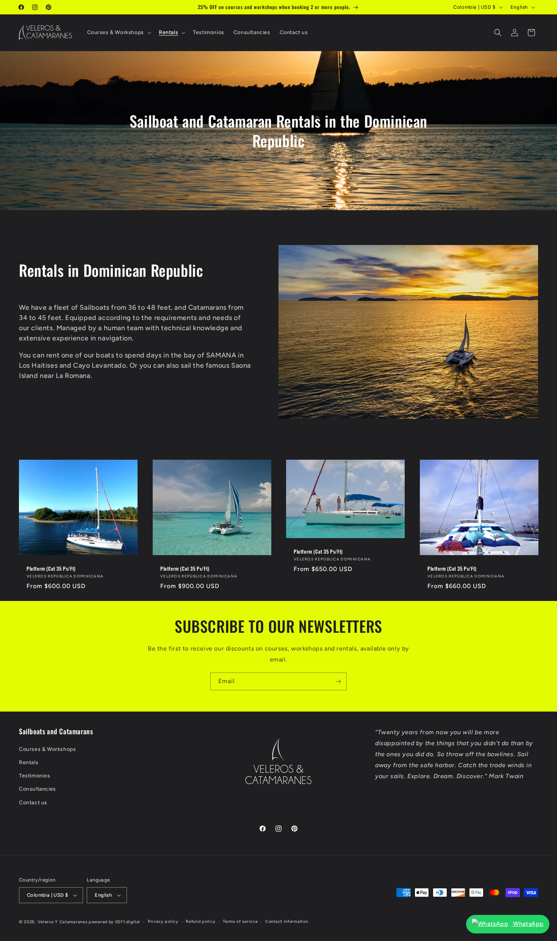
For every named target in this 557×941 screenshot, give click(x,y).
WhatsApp (528, 923)
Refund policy (200, 921)
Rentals (28, 762)
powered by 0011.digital (114, 921)
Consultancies (37, 789)
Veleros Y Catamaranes (63, 921)
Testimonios (34, 775)
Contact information (286, 921)
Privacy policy (163, 921)
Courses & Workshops (47, 749)
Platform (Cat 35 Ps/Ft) (51, 568)
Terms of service (240, 921)
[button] (118, 33)
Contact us (33, 802)
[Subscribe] (338, 681)
